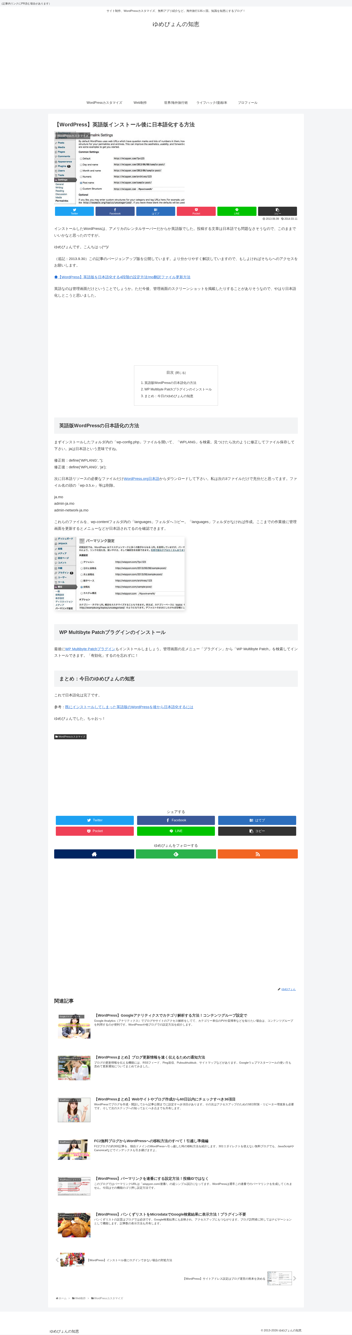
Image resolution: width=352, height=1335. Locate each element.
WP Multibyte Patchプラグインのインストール (178, 389)
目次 (170, 372)
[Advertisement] (176, 66)
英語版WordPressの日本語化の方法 (170, 383)
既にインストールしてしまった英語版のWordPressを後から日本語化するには (129, 707)
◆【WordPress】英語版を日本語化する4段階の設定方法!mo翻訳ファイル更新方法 (122, 277)
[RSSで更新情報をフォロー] (258, 854)
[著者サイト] (94, 854)
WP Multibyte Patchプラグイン (90, 649)
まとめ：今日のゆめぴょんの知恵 (168, 396)
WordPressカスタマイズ (71, 736)
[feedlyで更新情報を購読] (176, 854)
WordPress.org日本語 (141, 479)
